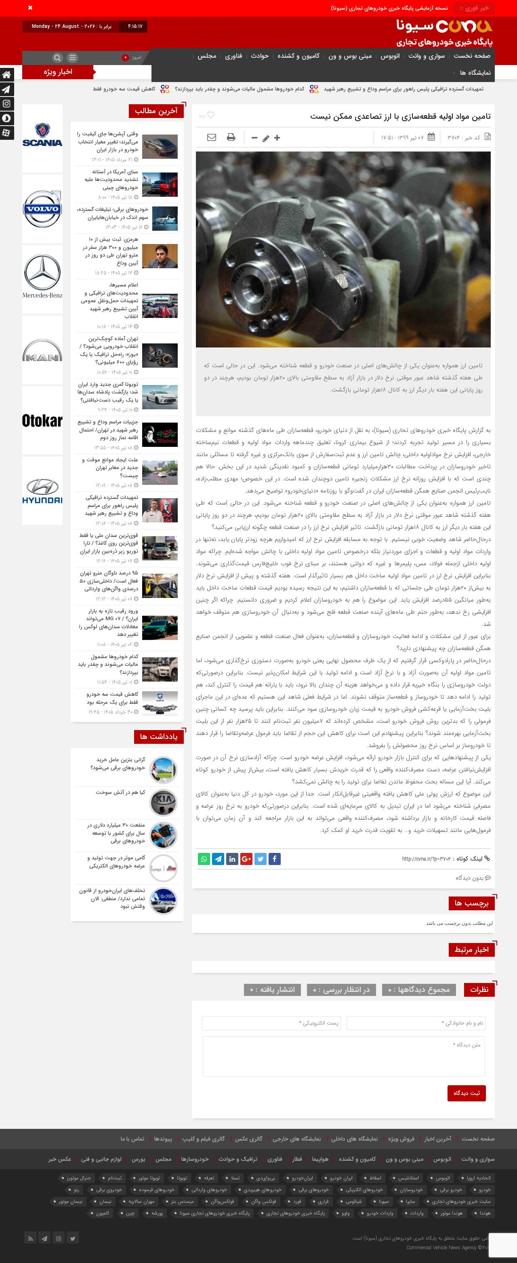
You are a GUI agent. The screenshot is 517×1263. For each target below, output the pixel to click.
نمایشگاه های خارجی (297, 1139)
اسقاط (375, 1178)
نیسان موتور (70, 1201)
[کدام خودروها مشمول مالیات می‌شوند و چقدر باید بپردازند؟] (127, 669)
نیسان (105, 1201)
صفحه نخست (472, 56)
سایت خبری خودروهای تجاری (461, 1201)
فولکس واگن (263, 1201)
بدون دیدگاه (469, 878)
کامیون (102, 1213)
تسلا (235, 1178)
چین (130, 1213)
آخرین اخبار (438, 1139)
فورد (297, 1201)
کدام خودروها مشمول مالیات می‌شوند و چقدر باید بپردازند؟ (307, 89)
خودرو (485, 1190)
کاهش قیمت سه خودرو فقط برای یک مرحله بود (171, 89)
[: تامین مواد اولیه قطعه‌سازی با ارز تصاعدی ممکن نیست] (212, 137)
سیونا (384, 1201)
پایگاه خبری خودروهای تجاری (296, 1213)
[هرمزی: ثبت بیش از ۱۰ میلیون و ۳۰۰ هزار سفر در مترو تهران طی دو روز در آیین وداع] (127, 256)
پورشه (157, 1213)
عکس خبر (59, 1159)
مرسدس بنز (182, 1201)
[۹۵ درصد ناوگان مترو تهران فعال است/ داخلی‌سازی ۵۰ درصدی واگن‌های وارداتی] (127, 586)
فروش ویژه (401, 1139)
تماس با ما (132, 1139)
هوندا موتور (452, 1213)
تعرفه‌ (209, 1178)
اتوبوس (389, 56)
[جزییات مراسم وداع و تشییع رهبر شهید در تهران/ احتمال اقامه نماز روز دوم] (127, 435)
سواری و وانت (426, 56)
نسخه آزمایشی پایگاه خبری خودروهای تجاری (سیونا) (389, 8)
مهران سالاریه (141, 1201)
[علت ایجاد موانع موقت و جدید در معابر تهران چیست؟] (127, 473)
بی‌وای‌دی (265, 1178)
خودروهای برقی (313, 1190)
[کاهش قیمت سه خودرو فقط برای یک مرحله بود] (127, 702)
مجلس (207, 56)
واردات (417, 1213)
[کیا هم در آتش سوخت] (127, 803)
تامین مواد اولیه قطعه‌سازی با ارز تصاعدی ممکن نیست (400, 116)
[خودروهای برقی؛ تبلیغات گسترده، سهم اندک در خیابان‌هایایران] (127, 218)
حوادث (260, 56)
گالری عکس (249, 1139)
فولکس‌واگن (222, 1201)
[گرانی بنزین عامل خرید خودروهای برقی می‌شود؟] (127, 770)
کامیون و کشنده (298, 56)
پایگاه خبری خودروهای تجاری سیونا (215, 1213)
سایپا (410, 1201)
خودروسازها (195, 1159)
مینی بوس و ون (350, 56)
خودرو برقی (451, 1190)
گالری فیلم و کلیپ (203, 1139)
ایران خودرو (341, 1178)
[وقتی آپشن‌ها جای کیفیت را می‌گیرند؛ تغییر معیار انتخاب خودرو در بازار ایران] (127, 147)
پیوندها (163, 1139)
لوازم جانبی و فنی (101, 1159)
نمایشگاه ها (475, 73)
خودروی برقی (109, 1190)
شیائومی (354, 1201)
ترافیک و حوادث (238, 1159)
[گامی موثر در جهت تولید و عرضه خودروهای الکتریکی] (127, 868)
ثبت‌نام (115, 1178)
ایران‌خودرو (302, 1178)
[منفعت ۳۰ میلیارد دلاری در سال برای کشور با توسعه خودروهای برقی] (127, 835)
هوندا (485, 1213)
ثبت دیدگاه (467, 1093)
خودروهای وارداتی (209, 1190)
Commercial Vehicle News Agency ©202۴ (449, 1248)
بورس (138, 1159)
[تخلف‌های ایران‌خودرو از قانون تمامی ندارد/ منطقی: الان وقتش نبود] (127, 900)
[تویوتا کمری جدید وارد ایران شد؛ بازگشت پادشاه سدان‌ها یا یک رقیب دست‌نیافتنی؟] (127, 397)
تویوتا (182, 1178)
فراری (323, 1201)
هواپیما (320, 1159)
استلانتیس (408, 1178)
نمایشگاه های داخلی (354, 1139)
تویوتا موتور (149, 1178)
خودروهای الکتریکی (364, 1190)
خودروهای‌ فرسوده (156, 1190)
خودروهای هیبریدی (263, 1190)
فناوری (233, 56)
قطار (297, 1159)
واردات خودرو (380, 1213)
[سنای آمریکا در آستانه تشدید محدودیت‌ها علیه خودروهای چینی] (127, 185)
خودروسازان (411, 1190)
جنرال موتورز (79, 1178)
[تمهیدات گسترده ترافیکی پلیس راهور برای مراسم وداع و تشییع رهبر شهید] (127, 510)
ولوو (346, 1213)
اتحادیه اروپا (479, 1178)
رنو (76, 1190)
